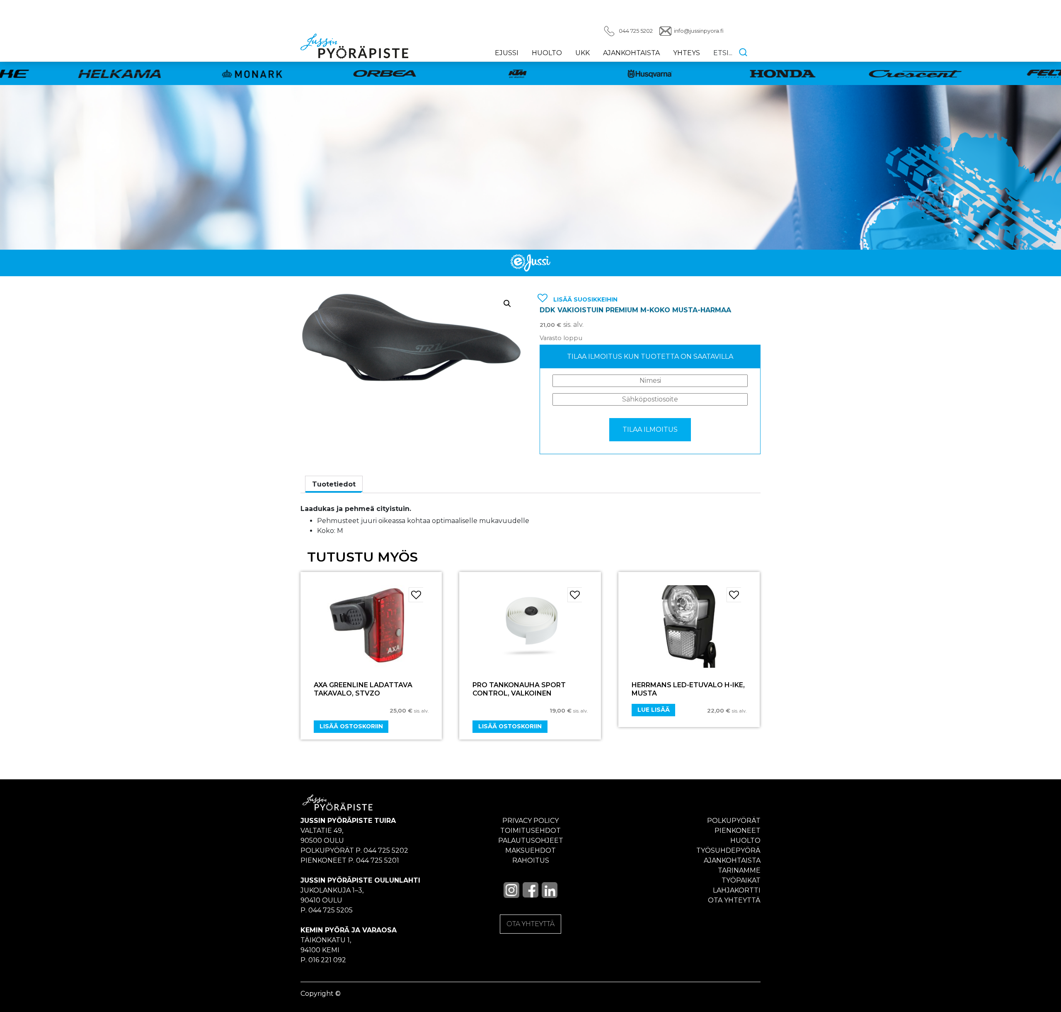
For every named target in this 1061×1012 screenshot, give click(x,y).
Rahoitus (530, 860)
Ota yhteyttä (734, 900)
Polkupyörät (734, 821)
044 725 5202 (636, 31)
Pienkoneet (738, 830)
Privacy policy (530, 821)
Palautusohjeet (530, 840)
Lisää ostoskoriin (351, 726)
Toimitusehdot (530, 830)
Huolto (547, 53)
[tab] (334, 484)
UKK (582, 53)
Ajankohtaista (631, 53)
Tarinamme (739, 870)
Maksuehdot (530, 850)
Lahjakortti (737, 890)
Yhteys (686, 53)
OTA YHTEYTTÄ (530, 924)
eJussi (506, 53)
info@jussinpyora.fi (699, 31)
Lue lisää (653, 709)
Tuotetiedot (334, 484)
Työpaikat (741, 880)
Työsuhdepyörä (728, 850)
